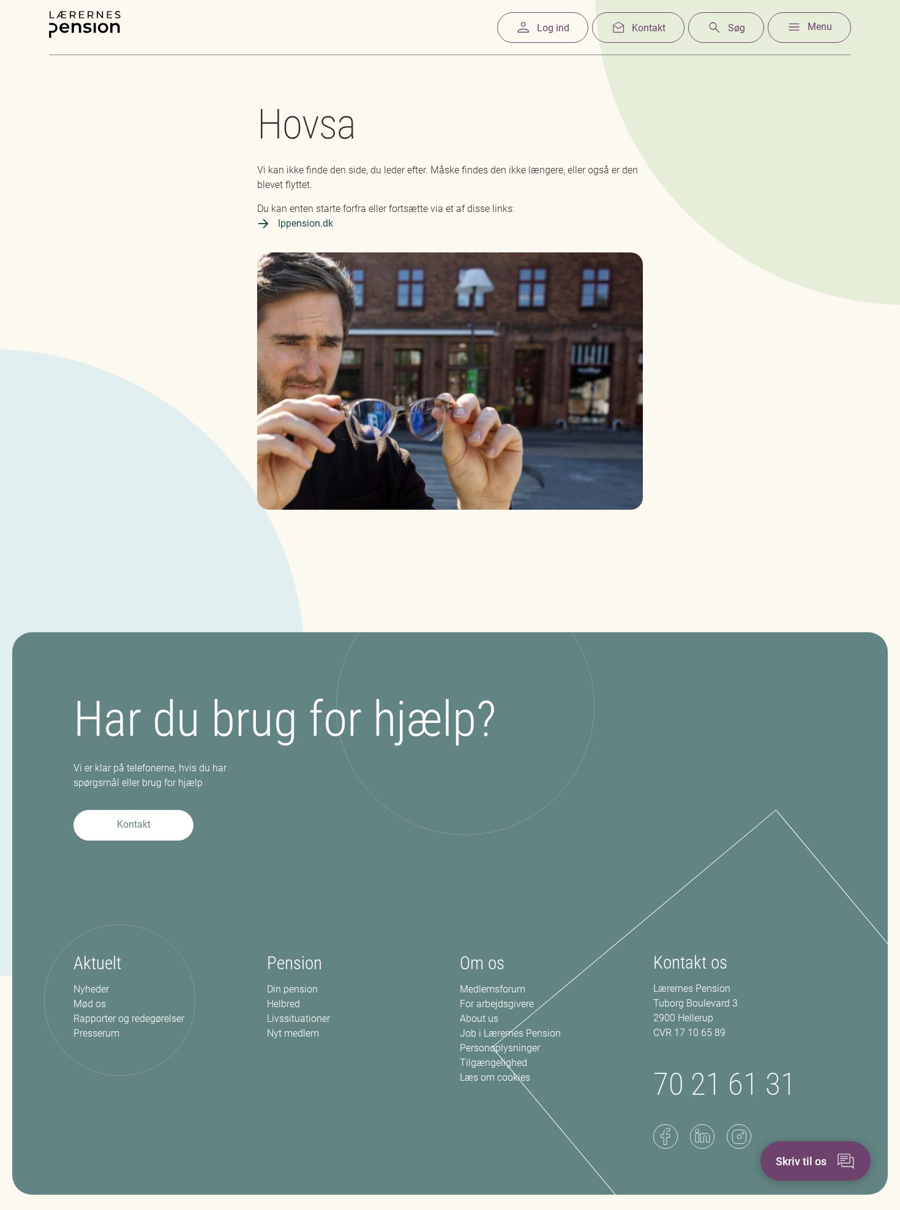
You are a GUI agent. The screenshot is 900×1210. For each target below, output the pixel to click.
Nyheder (91, 989)
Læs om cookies (495, 1077)
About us (479, 1018)
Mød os (89, 1004)
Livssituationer (298, 1018)
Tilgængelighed (493, 1062)
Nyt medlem (293, 1033)
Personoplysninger (500, 1048)
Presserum (96, 1033)
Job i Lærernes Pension (510, 1033)
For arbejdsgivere (497, 1004)
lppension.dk (305, 223)
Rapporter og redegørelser (128, 1018)
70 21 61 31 (724, 1084)
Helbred (283, 1004)
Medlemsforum (492, 989)
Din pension (292, 989)
